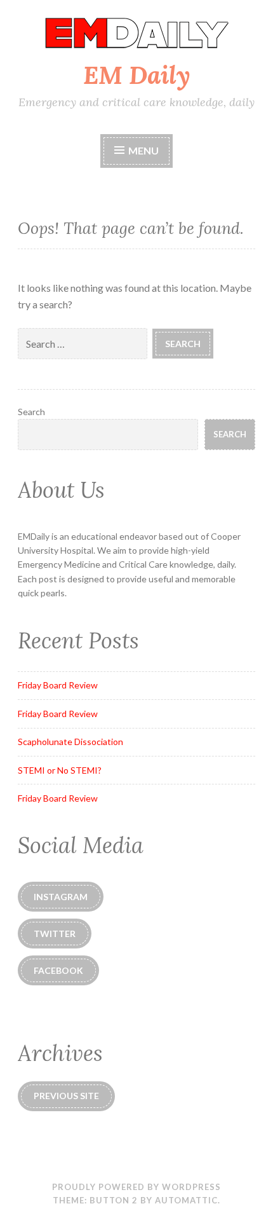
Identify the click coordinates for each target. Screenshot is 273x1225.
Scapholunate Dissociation (70, 741)
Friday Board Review (58, 685)
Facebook (58, 970)
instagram (61, 896)
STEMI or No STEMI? (60, 770)
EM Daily (136, 75)
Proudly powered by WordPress (136, 1187)
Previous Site (66, 1095)
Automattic (186, 1200)
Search (31, 411)
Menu (142, 150)
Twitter (55, 933)
